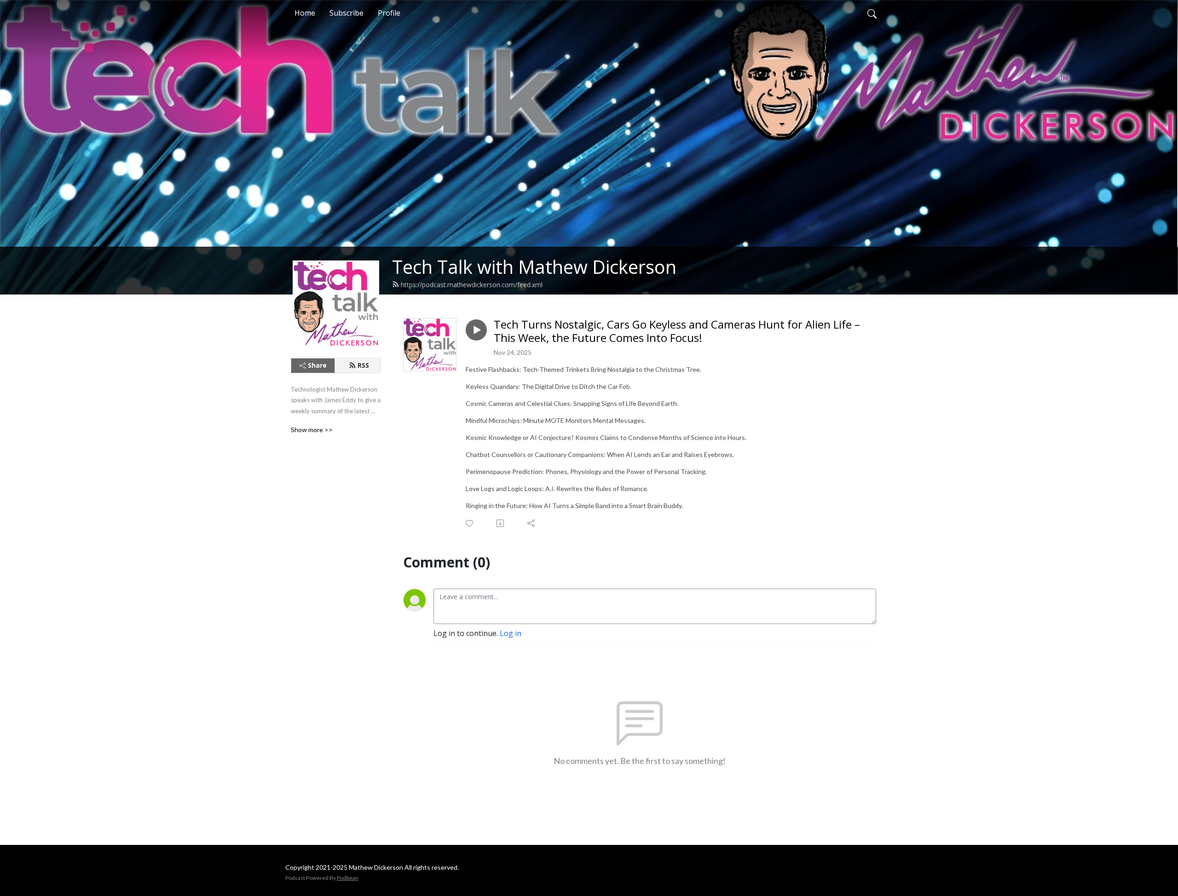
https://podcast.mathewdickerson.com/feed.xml (472, 284)
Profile (389, 13)
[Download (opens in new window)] (501, 523)
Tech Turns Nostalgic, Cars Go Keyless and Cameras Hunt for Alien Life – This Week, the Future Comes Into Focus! (677, 331)
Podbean (347, 877)
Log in (510, 633)
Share (317, 365)
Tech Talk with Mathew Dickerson (534, 266)
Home (304, 13)
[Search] (872, 13)
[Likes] (470, 523)
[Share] (531, 523)
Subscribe (346, 13)
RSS (363, 365)
